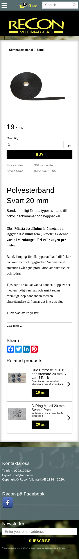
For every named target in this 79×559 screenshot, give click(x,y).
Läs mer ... (15, 325)
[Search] (74, 5)
